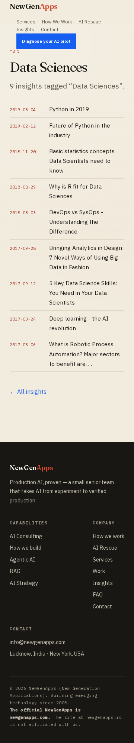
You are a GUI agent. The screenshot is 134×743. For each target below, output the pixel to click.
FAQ (98, 594)
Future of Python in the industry (79, 130)
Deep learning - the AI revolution (78, 323)
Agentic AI (22, 559)
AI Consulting (26, 536)
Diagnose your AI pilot (46, 41)
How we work (108, 536)
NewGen (34, 6)
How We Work (57, 22)
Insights (25, 29)
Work (99, 571)
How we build (25, 547)
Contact (49, 29)
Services (25, 22)
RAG (15, 571)
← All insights (28, 391)
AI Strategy (24, 582)
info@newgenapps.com (38, 642)
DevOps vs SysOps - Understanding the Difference (76, 221)
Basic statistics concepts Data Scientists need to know (82, 160)
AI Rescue (90, 22)
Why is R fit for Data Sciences (75, 191)
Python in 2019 (69, 109)
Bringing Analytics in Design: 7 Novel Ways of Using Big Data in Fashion (86, 257)
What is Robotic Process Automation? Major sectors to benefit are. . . (84, 353)
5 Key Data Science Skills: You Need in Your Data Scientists (83, 292)
